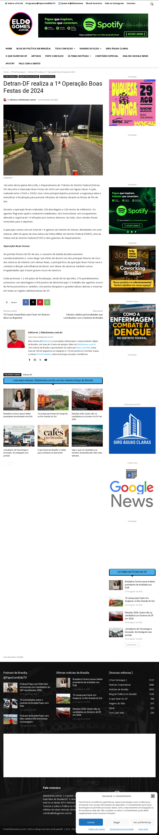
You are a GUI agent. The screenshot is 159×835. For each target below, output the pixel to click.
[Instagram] (35, 359)
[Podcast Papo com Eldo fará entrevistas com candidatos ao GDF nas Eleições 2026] (10, 687)
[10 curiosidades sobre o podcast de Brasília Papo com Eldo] (10, 703)
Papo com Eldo (83, 347)
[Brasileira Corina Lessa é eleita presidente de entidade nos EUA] (18, 399)
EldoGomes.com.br (86, 344)
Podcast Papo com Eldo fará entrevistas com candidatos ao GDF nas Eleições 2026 (35, 687)
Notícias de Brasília (47, 76)
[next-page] (10, 463)
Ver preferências (142, 822)
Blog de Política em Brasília (28, 76)
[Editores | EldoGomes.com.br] (5, 99)
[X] (33, 302)
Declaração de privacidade (122, 829)
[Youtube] (46, 359)
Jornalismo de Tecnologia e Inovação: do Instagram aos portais (15, 453)
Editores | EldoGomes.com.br (23, 100)
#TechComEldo (43, 354)
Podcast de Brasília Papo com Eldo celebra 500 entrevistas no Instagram (34, 719)
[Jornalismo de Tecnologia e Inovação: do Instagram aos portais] (18, 436)
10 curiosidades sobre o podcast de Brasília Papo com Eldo (34, 703)
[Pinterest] (40, 302)
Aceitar (91, 822)
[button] (152, 796)
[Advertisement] (53, 494)
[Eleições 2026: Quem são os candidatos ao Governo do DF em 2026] (87, 399)
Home (6, 72)
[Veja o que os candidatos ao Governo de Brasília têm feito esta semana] (87, 436)
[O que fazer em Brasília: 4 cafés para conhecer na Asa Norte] (53, 436)
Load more (131, 644)
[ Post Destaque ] (18, 72)
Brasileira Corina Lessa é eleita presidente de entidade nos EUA (140, 584)
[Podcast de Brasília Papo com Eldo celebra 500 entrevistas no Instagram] (10, 719)
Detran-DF (27, 374)
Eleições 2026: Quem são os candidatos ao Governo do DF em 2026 (87, 416)
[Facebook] (26, 302)
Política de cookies (97, 829)
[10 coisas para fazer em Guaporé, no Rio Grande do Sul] (53, 399)
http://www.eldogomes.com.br (40, 337)
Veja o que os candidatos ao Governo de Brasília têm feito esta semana (87, 453)
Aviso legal (143, 829)
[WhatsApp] (47, 302)
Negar (116, 822)
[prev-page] (5, 463)
